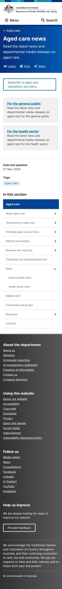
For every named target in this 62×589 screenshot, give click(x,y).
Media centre (11, 457)
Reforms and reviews (17, 241)
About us (9, 350)
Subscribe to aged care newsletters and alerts (23, 84)
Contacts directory (15, 379)
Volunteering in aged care (20, 222)
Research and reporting (19, 250)
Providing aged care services (22, 231)
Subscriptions (12, 433)
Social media (11, 428)
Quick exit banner (14, 423)
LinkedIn (8, 476)
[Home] (31, 8)
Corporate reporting (16, 360)
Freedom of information (18, 370)
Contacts (11, 323)
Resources (12, 314)
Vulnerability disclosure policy (22, 437)
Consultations (12, 467)
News (9, 268)
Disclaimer (10, 413)
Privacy (8, 418)
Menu (14, 20)
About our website (15, 399)
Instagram (9, 491)
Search (52, 20)
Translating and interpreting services (26, 259)
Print (27, 66)
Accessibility (11, 404)
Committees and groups (19, 305)
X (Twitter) (10, 481)
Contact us (10, 374)
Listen (12, 66)
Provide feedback (19, 528)
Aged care (13, 30)
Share (42, 66)
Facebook (9, 471)
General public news (20, 277)
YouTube (8, 486)
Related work (13, 295)
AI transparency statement (20, 365)
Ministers (9, 355)
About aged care (15, 213)
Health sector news (19, 286)
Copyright (9, 408)
